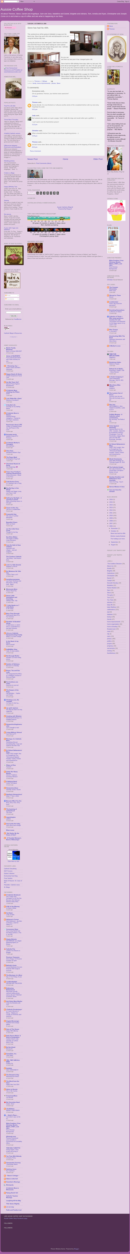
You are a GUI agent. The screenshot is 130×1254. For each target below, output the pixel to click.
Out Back (9, 913)
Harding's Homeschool (14, 794)
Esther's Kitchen (9, 873)
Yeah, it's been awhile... (13, 651)
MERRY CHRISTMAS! (13, 1110)
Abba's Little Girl (12, 1179)
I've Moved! (9, 1097)
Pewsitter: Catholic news (12, 885)
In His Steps (10, 608)
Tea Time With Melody (13, 1156)
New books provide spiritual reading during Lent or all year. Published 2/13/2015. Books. (13, 994)
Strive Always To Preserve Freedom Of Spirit (14, 959)
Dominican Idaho (115, 362)
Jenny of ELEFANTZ (13, 356)
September (115, 542)
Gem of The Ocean (12, 1029)
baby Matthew (111, 607)
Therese (35, 102)
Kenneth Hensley (112, 583)
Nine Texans (113, 329)
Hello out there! (10, 524)
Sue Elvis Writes (11, 537)
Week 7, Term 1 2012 (12, 796)
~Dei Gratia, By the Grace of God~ (12, 834)
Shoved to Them (115, 295)
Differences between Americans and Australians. (13, 146)
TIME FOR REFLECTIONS (114, 354)
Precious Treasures (13, 957)
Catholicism (111, 573)
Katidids (9, 1068)
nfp (108, 634)
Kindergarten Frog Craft (13, 459)
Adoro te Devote (11, 1089)
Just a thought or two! (12, 727)
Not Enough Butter (12, 656)
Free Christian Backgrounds (10, 1130)
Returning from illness (12, 1076)
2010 (111, 515)
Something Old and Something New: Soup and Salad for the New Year (14, 743)
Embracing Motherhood (10, 989)
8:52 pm (34, 147)
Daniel (109, 578)
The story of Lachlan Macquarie (12, 516)
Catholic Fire (10, 949)
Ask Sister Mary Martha (14, 1001)
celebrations (111, 609)
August (113, 544)
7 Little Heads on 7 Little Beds (12, 606)
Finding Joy (9, 1063)
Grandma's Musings (13, 1182)
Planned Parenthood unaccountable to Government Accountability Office (14, 1140)
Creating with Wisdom (13, 716)
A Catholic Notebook (13, 895)
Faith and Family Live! (14, 1210)
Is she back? (113, 331)
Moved (111, 297)
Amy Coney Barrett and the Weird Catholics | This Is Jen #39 (13, 932)
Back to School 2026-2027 (14, 351)
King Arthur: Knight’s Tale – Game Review (116, 371)
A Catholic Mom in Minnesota (12, 1188)
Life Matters (10, 1109)
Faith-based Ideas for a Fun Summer (13, 616)
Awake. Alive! (10, 1104)
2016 (111, 499)
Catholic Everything (10, 868)
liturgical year (111, 629)
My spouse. (7, 214)
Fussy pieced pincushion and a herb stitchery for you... (13, 359)
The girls (110, 595)
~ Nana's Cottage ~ (12, 1175)
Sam (108, 590)
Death (8, 393)
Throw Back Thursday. (11, 119)
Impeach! (112, 388)
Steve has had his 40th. (118, 533)
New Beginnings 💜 (12, 467)
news (108, 631)
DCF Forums (8, 871)
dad (108, 612)
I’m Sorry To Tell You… (13, 703)
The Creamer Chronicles (113, 288)
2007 (111, 523)
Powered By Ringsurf (65, 209)
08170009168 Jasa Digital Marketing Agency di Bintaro (13, 942)
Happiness (112, 357)
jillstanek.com (11, 1136)
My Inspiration (10, 1171)
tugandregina (11, 817)
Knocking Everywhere (116, 310)
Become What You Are (13, 801)
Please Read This (11, 591)
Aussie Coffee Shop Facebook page (15, 1218)
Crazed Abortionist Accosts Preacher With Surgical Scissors (14, 968)
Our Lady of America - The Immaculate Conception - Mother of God (117, 470)
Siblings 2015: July (11, 600)
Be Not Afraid (10, 1047)
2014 (111, 505)
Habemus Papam (114, 364)
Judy (34, 115)
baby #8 (109, 605)
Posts (8, 295)
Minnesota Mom (11, 589)
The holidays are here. (118, 538)
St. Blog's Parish (13, 336)
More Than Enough (13, 613)
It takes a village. (9, 173)
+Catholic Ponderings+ (14, 1009)
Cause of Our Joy (12, 508)
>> (17, 336)
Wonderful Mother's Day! (13, 452)
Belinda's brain (11, 965)
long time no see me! (12, 685)
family (34, 83)
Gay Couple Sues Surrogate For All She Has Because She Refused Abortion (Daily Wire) (14, 899)
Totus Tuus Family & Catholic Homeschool (13, 472)
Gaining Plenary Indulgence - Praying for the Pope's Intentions (13, 418)
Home (65, 159)
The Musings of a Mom (14, 975)
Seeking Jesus (11, 1169)
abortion (109, 602)
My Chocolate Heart (13, 1102)
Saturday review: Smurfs (13, 789)
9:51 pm (34, 109)
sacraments (111, 648)
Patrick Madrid (111, 588)
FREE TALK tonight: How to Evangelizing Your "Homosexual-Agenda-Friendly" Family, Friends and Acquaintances (13, 757)
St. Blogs (7, 887)
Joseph (109, 580)
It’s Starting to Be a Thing (13, 483)
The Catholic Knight (116, 467)
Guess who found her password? (115, 304)
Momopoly (10, 1185)
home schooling (112, 626)
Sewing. (6, 200)
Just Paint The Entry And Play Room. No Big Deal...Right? (13, 582)
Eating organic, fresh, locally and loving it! (12, 1150)
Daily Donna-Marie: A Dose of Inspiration (13, 1036)
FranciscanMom (11, 1096)
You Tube (110, 600)
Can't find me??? (11, 734)
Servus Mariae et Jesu (117, 486)
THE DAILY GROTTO (13, 1148)
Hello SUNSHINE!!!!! (12, 1070)
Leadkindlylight (11, 981)
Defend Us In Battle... (116, 369)
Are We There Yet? (12, 382)
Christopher (111, 575)
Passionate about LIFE (14, 424)
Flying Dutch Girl (12, 1193)
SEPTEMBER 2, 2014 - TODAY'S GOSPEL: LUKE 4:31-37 (117, 408)
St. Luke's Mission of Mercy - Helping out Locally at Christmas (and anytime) (13, 1013)
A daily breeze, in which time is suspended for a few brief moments (13, 626)
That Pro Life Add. (10, 106)
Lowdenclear (113, 302)
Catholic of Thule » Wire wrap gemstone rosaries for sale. (116, 318)
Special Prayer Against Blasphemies (13, 384)
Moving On (9, 1049)
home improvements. (44, 83)
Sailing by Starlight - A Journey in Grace (14, 498)
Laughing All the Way (13, 1200)
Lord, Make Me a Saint (14, 398)
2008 (111, 521)
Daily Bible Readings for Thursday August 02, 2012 (117, 461)
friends (109, 619)
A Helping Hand (11, 781)
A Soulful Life (11, 405)
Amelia (109, 568)
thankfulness (111, 653)
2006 (111, 526)
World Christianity (115, 459)
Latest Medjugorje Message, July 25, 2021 (116, 379)
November (114, 528)
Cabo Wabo (9, 1055)
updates (8, 819)
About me (110, 566)
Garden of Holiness (13, 664)
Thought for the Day (12, 532)
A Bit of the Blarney (13, 906)
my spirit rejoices (12, 708)
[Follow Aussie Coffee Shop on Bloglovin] (10, 29)
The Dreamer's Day (12, 1075)
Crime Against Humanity (114, 426)
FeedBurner (18, 319)
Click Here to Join (13, 861)
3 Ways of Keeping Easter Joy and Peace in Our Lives (14, 428)
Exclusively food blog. (11, 876)
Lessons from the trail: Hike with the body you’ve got (116, 398)
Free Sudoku (8, 878)
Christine (35, 130)
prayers (109, 643)
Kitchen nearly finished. (118, 536)
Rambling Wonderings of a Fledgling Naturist (14, 718)
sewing (109, 650)
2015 (111, 502)
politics (109, 641)
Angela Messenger (12, 1021)
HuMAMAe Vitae (11, 649)
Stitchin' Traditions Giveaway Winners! (12, 775)
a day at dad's (10, 914)
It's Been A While (11, 908)
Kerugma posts (11, 434)
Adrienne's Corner (12, 919)
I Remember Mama (11, 1164)
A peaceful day (11, 514)
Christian (110, 280)
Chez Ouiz (9, 451)
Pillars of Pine (11, 765)
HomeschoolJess (12, 788)
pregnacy (110, 646)
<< (9, 336)
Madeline (110, 585)
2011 (111, 513)
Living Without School (14, 732)
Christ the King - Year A (116, 482)
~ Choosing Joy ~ (12, 366)
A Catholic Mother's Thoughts (13, 443)
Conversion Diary (12, 929)
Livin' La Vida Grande (13, 565)
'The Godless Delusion (114, 563)
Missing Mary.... (11, 446)
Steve (58, 83)
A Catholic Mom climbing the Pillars (13, 391)
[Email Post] (51, 81)
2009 (111, 518)
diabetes (110, 614)
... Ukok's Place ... (12, 1115)
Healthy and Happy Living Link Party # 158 (13, 492)
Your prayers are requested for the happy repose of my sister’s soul (117, 323)
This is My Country (11, 1091)
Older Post (98, 159)
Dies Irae (112, 404)
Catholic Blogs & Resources (13, 333)
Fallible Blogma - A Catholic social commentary (115, 416)
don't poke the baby (13, 823)
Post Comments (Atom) (43, 163)
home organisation (113, 624)
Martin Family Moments (11, 348)
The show (9, 812)
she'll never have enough (13, 825)
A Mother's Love (114, 346)
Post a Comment (35, 151)
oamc (109, 636)
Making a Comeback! (12, 400)
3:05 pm (34, 96)
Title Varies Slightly (13, 1204)
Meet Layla (112, 290)
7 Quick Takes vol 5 (12, 574)
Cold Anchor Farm (12, 481)
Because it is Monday (12, 665)
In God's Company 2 (116, 377)
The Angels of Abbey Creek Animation (12, 539)
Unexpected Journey (13, 1162)
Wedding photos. (9, 161)
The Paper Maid (11, 457)
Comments (10, 299)
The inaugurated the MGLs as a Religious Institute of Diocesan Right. (14, 675)
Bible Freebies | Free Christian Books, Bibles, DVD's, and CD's (13, 1126)
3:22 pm (34, 124)
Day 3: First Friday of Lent (14, 977)
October (114, 531)
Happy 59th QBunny (12, 1031)
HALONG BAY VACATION (14, 983)
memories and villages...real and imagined (11, 550)
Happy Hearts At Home (14, 374)
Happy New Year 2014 (12, 1084)
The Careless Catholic (13, 556)
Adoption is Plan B (11, 566)
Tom (108, 597)
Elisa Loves (10, 830)
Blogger (76, 1249)
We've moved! (10, 644)
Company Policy (11, 1158)
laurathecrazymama (13, 579)
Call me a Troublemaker (13, 509)
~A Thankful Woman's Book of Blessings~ (13, 838)
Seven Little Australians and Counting (11, 597)
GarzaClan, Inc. (11, 1054)
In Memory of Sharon (115, 311)
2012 (111, 510)
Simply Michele (11, 939)
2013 (111, 507)
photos (53, 83)
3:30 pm (34, 136)
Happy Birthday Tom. (11, 186)
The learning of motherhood (11, 810)
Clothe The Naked (11, 783)
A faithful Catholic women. (12, 133)
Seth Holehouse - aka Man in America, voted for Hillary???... (14, 922)
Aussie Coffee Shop (17, 9)
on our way (10, 1207)
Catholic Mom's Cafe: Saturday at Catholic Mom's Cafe (12, 1040)
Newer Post (32, 159)
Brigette (109, 571)
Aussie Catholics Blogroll (65, 207)
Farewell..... (9, 767)
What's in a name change (13, 636)
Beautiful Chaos (11, 522)
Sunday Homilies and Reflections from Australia (116, 478)
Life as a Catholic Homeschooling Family (14, 634)
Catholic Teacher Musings (12, 1196)
